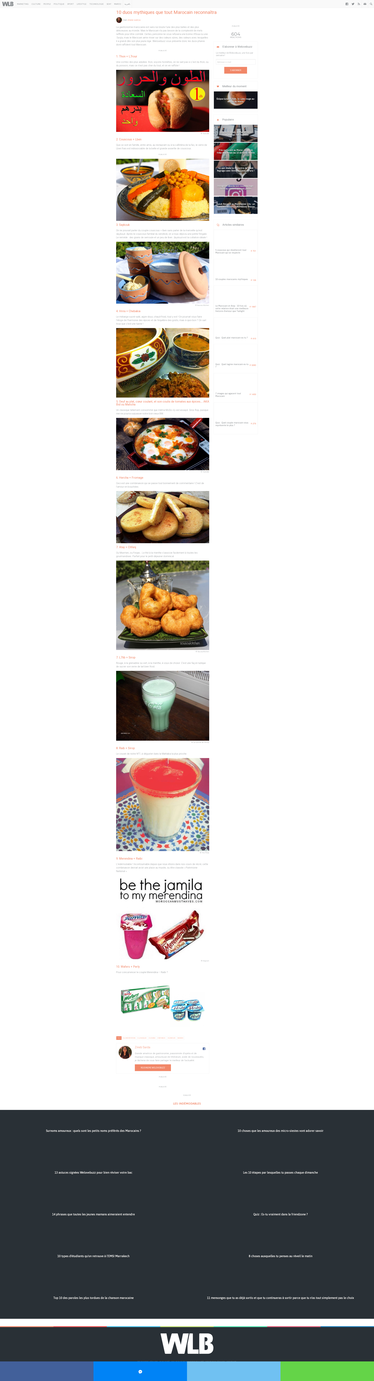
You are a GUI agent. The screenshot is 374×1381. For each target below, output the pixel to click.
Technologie (96, 4)
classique (142, 1038)
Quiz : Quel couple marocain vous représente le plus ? (231, 423)
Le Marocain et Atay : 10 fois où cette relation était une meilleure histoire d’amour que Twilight (231, 308)
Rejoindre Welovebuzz (153, 1068)
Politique (59, 4)
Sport (70, 4)
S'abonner (235, 70)
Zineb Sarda (134, 20)
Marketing (23, 4)
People (47, 4)
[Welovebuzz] (7, 4)
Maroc (117, 4)
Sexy (109, 4)
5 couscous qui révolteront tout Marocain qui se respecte (230, 251)
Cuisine (152, 1038)
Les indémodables (187, 1103)
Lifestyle (81, 4)
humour (171, 1038)
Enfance (162, 1038)
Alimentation (129, 1038)
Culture (36, 4)
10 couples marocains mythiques (231, 279)
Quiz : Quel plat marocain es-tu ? (231, 337)
